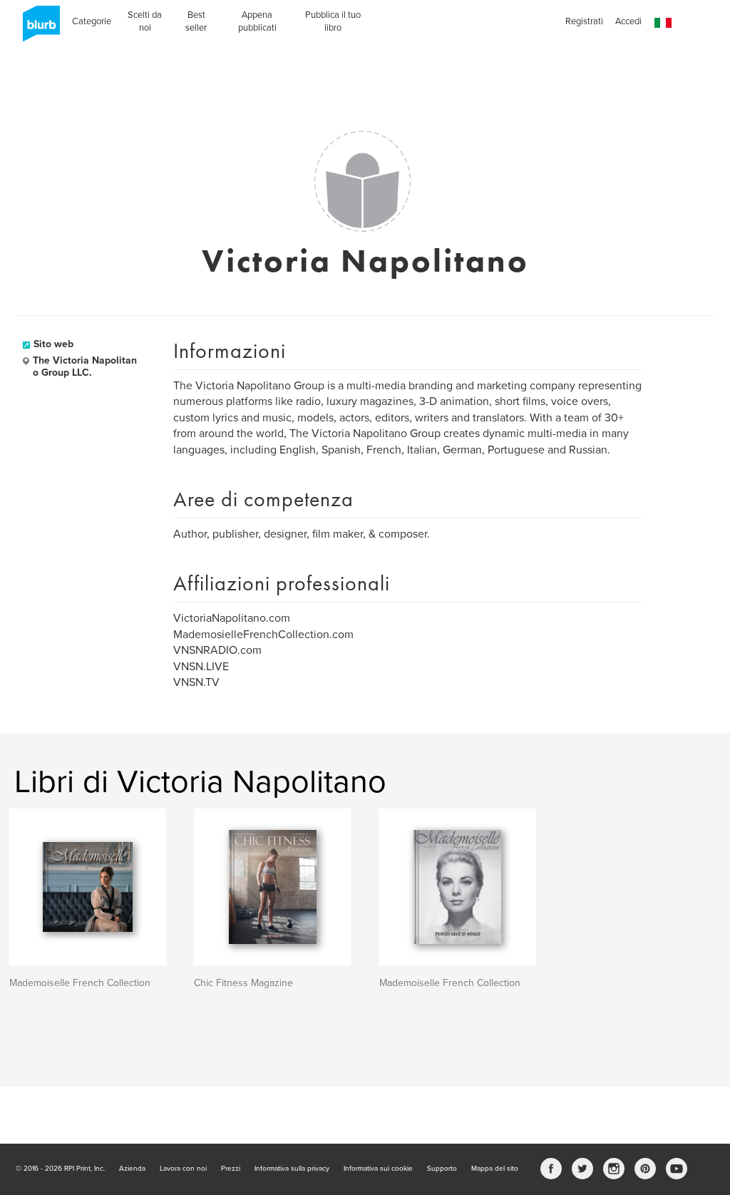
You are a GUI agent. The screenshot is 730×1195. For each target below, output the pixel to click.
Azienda (132, 1168)
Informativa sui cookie (378, 1168)
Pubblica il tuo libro (333, 21)
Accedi (628, 21)
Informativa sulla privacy (292, 1168)
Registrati (584, 21)
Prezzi (230, 1168)
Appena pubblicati (257, 21)
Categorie (91, 21)
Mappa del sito (494, 1168)
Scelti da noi (145, 21)
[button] (663, 23)
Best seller (196, 21)
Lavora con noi (183, 1168)
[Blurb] (37, 28)
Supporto (442, 1168)
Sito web (53, 344)
